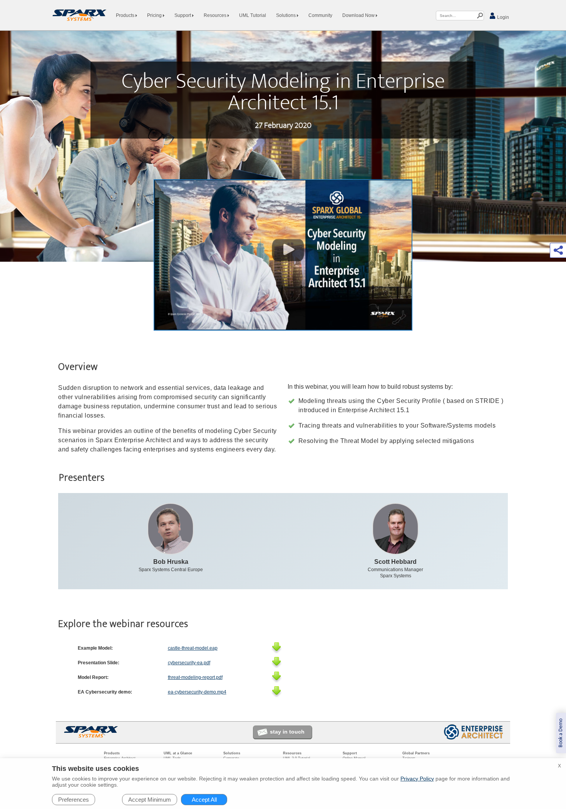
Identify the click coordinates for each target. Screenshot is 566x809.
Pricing (155, 15)
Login (502, 17)
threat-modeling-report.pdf (195, 677)
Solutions (286, 15)
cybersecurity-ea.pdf (189, 662)
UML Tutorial (252, 15)
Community (320, 15)
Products (126, 15)
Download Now (359, 15)
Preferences (73, 799)
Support (183, 15)
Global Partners (416, 753)
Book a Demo (561, 733)
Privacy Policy (417, 779)
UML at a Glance (178, 753)
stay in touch (287, 732)
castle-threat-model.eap (193, 648)
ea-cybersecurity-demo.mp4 (197, 692)
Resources (216, 15)
